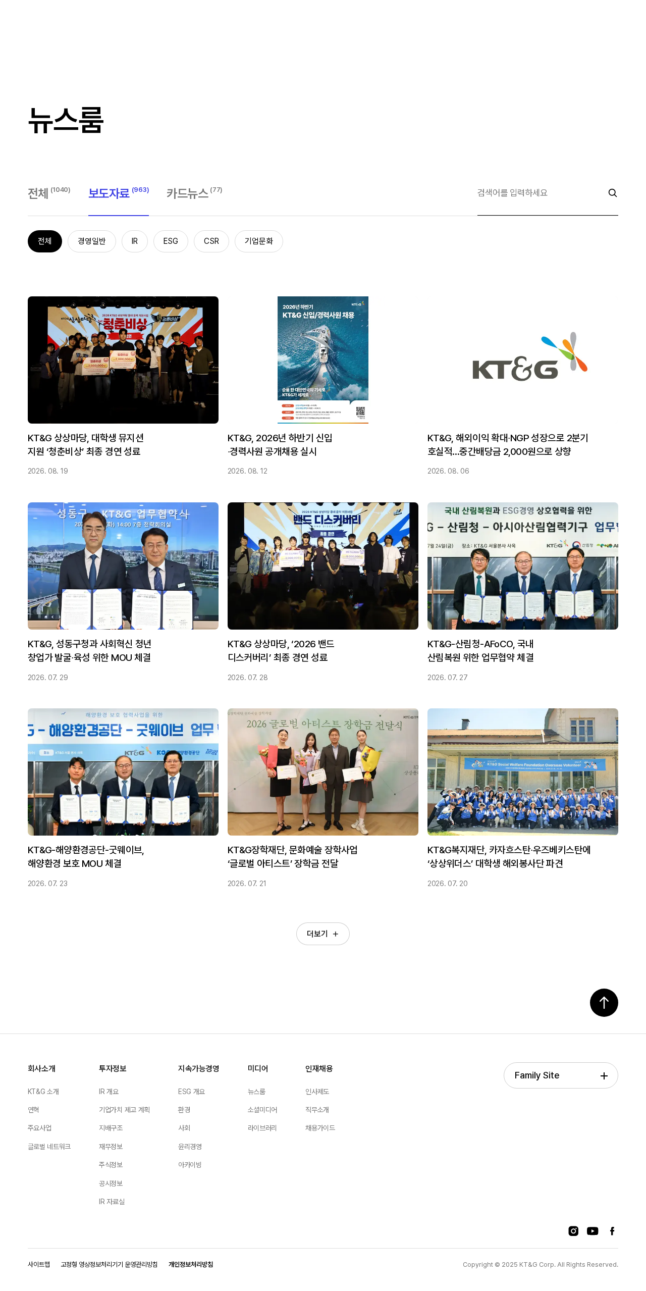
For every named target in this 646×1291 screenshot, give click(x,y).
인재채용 (319, 1068)
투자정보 (113, 1068)
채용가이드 (320, 1128)
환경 (184, 1110)
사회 (184, 1128)
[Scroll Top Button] (604, 1003)
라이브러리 (262, 1128)
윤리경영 (190, 1147)
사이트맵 (39, 1264)
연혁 (33, 1110)
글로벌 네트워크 (49, 1147)
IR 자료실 (111, 1202)
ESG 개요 (191, 1092)
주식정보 (111, 1165)
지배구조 (111, 1128)
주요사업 (39, 1128)
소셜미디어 (262, 1110)
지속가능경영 (199, 1068)
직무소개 (317, 1110)
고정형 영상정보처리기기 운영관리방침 (109, 1264)
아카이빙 (190, 1165)
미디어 (258, 1068)
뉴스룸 (256, 1092)
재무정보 (111, 1147)
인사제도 (317, 1092)
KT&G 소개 (43, 1092)
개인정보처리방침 (191, 1264)
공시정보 (111, 1183)
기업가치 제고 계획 (124, 1110)
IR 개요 (108, 1092)
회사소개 (42, 1068)
